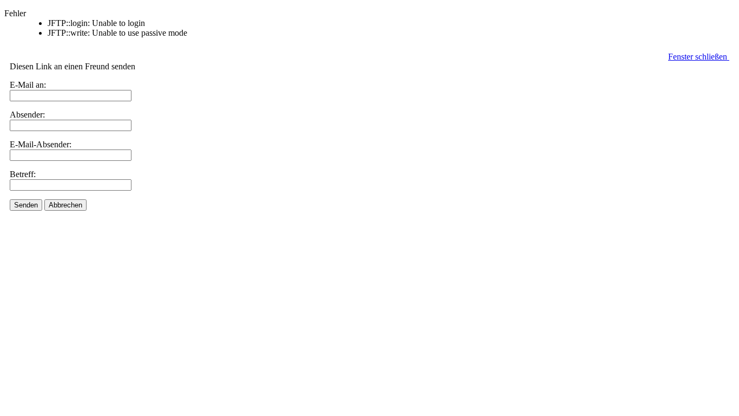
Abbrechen (65, 205)
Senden (26, 205)
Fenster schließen (698, 56)
